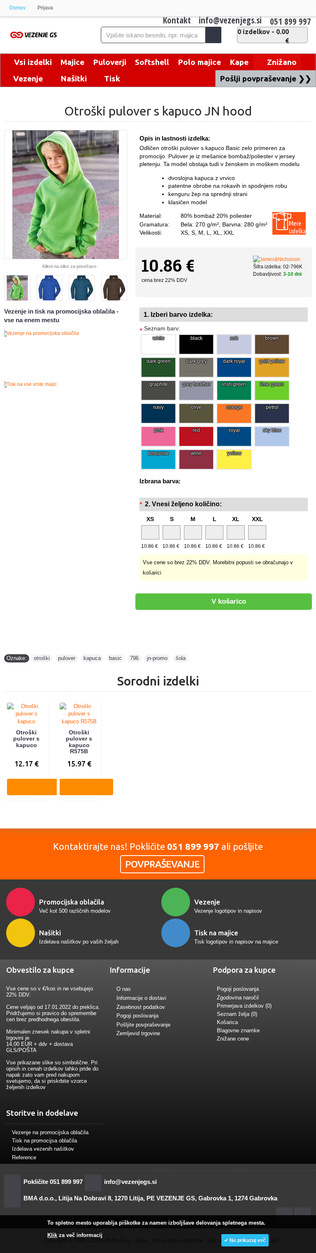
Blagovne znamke (238, 1030)
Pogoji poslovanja (137, 1016)
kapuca (92, 658)
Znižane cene (233, 1039)
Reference (24, 1157)
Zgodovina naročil (238, 998)
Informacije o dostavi (141, 998)
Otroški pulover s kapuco (26, 738)
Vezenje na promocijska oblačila (50, 1132)
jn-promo (157, 658)
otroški (42, 658)
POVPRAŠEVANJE (162, 864)
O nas (123, 989)
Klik (52, 1235)
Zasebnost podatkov (140, 1007)
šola (181, 658)
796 (134, 658)
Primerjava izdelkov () (244, 1006)
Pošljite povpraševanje (143, 1025)
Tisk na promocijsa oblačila (44, 1141)
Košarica (227, 1022)
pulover (66, 658)
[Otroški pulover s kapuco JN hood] (65, 194)
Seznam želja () (237, 1014)
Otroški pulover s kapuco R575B (79, 742)
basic (115, 658)
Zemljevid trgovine (138, 1034)
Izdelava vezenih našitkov (43, 1149)
